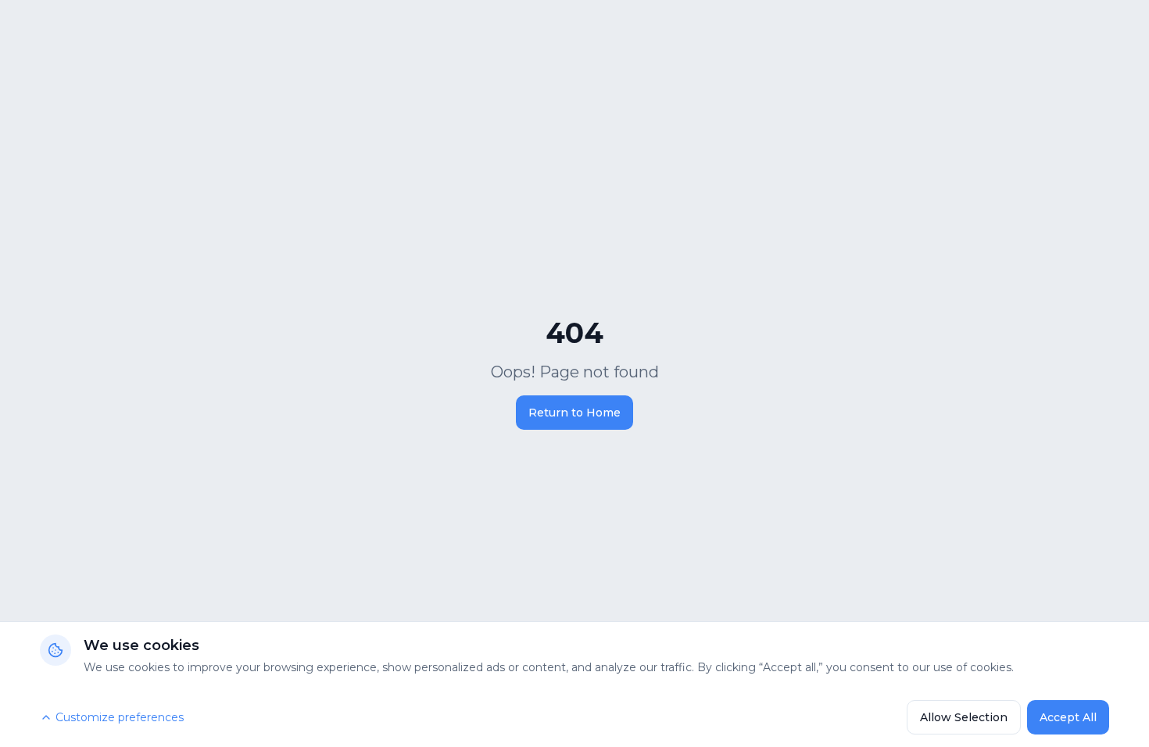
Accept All (1068, 717)
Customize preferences (119, 717)
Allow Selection (964, 717)
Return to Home (574, 413)
